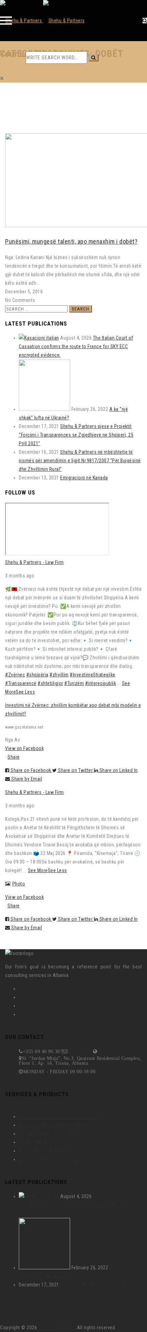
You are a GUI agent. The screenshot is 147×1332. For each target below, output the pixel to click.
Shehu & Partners (56, 1327)
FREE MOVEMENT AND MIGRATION (54, 1125)
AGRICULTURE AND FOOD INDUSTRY (55, 1159)
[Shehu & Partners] (42, 20)
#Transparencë (21, 683)
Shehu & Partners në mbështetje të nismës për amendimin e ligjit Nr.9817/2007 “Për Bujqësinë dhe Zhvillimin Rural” (80, 460)
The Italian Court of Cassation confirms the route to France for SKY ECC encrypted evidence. (76, 346)
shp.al (103, 1051)
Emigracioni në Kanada (84, 477)
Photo (18, 884)
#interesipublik (100, 683)
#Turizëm (74, 683)
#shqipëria (37, 674)
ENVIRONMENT (34, 1142)
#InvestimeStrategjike (93, 674)
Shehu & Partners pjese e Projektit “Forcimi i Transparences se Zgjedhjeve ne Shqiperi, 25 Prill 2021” (76, 435)
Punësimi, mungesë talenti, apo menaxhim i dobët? (71, 241)
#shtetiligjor (50, 683)
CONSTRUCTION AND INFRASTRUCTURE (60, 1116)
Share (14, 757)
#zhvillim (59, 674)
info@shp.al (80, 1051)
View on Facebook (24, 748)
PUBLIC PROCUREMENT (42, 1150)
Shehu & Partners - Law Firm (34, 562)
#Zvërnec (15, 674)
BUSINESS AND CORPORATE (48, 1133)
